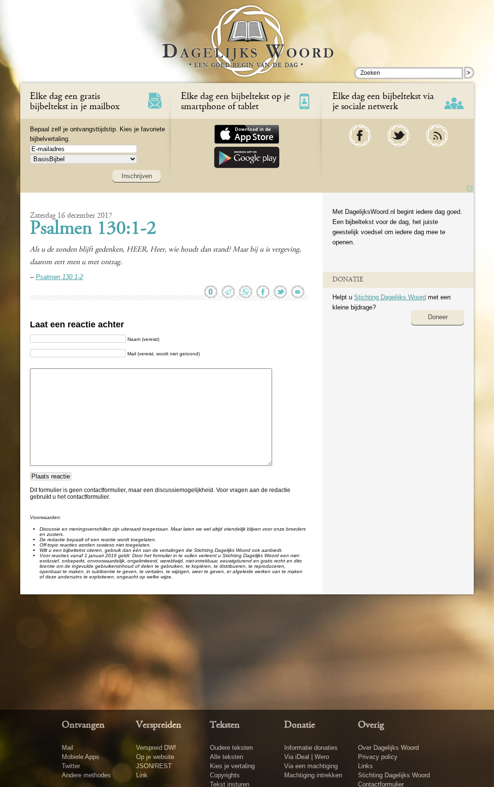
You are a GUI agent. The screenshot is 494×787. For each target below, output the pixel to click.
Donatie (299, 725)
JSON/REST (154, 766)
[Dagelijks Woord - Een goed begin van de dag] (247, 47)
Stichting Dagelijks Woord (390, 297)
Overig (371, 725)
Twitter (71, 766)
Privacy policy (378, 756)
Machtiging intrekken (313, 775)
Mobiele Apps (80, 756)
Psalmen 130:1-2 (93, 229)
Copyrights (225, 775)
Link (142, 775)
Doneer (438, 317)
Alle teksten (226, 756)
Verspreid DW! (156, 747)
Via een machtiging (311, 766)
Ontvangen (83, 725)
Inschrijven (137, 176)
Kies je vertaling (232, 766)
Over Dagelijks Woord (388, 747)
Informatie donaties (311, 747)
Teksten (225, 725)
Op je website (155, 756)
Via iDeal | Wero (306, 756)
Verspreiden (158, 725)
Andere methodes (86, 775)
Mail (67, 747)
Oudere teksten (231, 747)
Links (365, 766)
